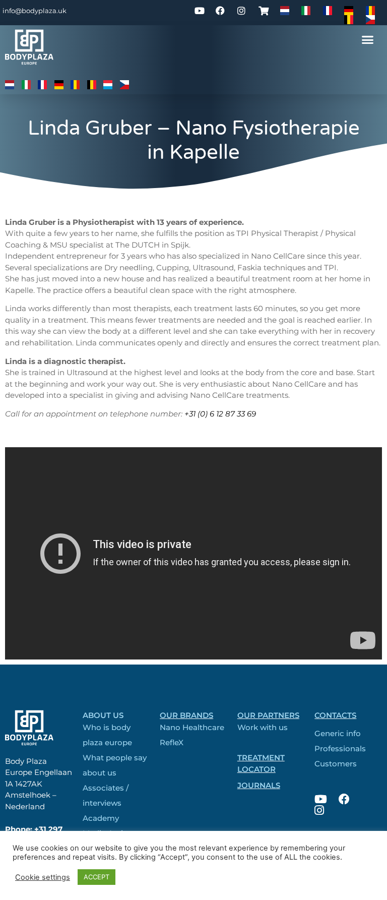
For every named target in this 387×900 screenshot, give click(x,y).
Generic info (337, 733)
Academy (101, 818)
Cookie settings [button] (42, 877)
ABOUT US (103, 715)
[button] (367, 39)
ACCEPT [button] (96, 877)
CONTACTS (335, 715)
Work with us (262, 727)
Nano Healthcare (192, 727)
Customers (335, 763)
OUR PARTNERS (268, 715)
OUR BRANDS (186, 715)
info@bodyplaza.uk (35, 11)
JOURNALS (258, 785)
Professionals (340, 748)
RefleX (171, 742)
